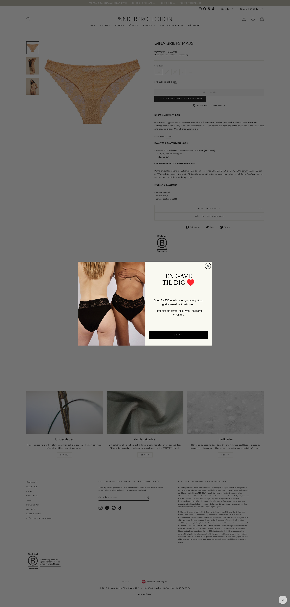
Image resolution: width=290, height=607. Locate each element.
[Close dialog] (208, 266)
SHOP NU (178, 334)
